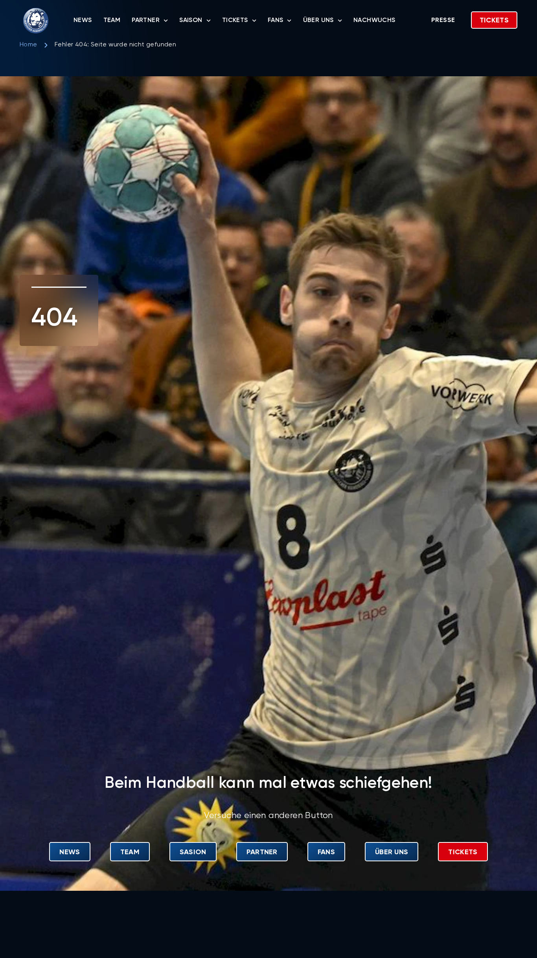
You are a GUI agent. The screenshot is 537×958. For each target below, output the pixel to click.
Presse (443, 20)
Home (28, 45)
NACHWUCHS (374, 20)
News (83, 20)
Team (112, 20)
